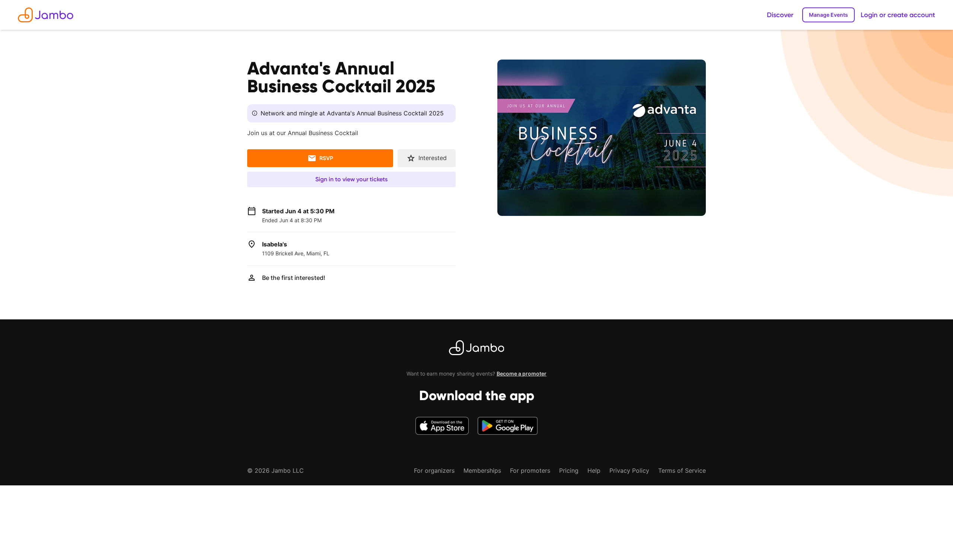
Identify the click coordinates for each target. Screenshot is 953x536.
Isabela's (274, 244)
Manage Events (828, 15)
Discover (780, 15)
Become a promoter (521, 373)
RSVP (326, 158)
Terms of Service (682, 470)
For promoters (530, 470)
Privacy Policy (629, 470)
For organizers (434, 470)
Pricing (569, 470)
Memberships (482, 470)
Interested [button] (432, 158)
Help (593, 470)
